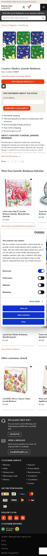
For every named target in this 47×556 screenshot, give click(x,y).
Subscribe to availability (17, 108)
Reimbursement (34, 472)
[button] (28, 7)
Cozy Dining (23, 25)
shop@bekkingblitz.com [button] (19, 452)
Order (5, 468)
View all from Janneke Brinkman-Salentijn (17, 226)
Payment (31, 465)
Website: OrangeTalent (10, 553)
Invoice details (33, 468)
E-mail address (9, 98)
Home (3, 25)
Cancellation (33, 480)
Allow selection (23, 315)
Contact (31, 483)
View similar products (22, 82)
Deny (23, 322)
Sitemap (4, 548)
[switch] (41, 278)
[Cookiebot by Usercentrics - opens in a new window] (34, 232)
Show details (35, 301)
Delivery (6, 480)
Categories (12, 25)
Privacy (4, 545)
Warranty (6, 465)
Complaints (32, 476)
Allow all (23, 308)
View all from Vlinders (10, 349)
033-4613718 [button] (15, 434)
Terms (3, 541)
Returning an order (10, 476)
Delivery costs (8, 472)
